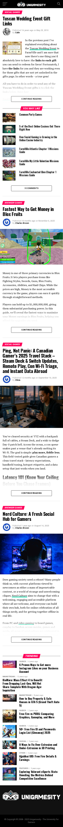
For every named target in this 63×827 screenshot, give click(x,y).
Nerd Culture (19, 595)
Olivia (17, 380)
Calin (17, 32)
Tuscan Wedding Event (43, 48)
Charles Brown (22, 223)
